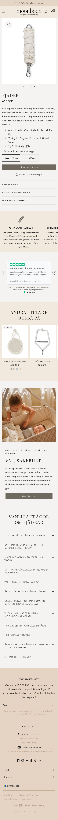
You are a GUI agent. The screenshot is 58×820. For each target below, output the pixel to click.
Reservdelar (26, 798)
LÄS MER (7, 777)
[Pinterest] (31, 760)
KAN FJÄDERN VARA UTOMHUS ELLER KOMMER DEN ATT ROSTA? (23, 546)
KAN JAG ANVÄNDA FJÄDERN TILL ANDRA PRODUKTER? (26, 571)
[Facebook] (18, 760)
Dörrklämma (42, 361)
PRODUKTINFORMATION (16, 192)
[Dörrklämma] (43, 341)
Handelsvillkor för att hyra (27, 795)
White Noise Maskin (15, 361)
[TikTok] (35, 760)
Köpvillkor (7, 795)
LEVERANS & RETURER (14, 200)
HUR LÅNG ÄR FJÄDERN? (17, 635)
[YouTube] (27, 760)
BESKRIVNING (10, 184)
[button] (29, 496)
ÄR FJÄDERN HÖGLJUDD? (17, 656)
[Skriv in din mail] (52, 705)
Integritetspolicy (10, 798)
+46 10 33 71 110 (31, 734)
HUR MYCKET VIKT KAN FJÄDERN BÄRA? (25, 625)
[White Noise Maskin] (15, 341)
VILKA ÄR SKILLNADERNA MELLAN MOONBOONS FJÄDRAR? (22, 615)
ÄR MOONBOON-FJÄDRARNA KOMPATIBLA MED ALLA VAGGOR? (27, 646)
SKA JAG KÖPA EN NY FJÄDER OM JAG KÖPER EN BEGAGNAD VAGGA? (24, 602)
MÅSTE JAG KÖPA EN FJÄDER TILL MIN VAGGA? (24, 559)
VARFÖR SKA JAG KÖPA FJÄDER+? (21, 582)
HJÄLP (6, 770)
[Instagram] (22, 760)
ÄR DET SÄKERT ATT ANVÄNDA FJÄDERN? (25, 591)
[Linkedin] (40, 760)
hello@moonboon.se (31, 747)
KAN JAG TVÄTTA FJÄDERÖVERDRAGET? (24, 535)
